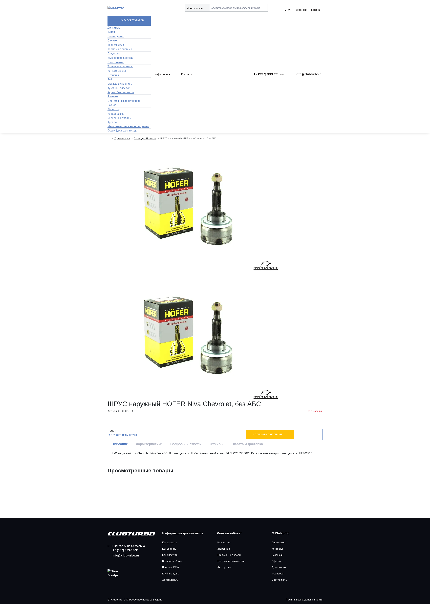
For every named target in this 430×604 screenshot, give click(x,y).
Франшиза (278, 573)
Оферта (276, 561)
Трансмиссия (122, 138)
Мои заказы (223, 542)
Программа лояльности (231, 561)
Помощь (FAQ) (170, 567)
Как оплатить (170, 554)
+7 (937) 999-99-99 (268, 74)
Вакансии (277, 554)
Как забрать (169, 548)
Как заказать (169, 542)
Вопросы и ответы (186, 444)
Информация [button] (162, 74)
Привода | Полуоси (145, 138)
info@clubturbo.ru (309, 74)
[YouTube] (121, 561)
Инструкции (224, 567)
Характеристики (149, 444)
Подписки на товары (229, 554)
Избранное (223, 548)
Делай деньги (170, 579)
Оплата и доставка (247, 444)
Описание (120, 444)
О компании (278, 542)
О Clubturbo (280, 533)
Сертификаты (279, 579)
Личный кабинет (229, 533)
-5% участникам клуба (122, 434)
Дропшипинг (279, 567)
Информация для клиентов (182, 533)
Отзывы (216, 444)
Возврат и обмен (172, 561)
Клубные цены (170, 573)
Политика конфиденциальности (304, 599)
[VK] (111, 561)
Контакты (186, 74)
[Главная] (109, 138)
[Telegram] (132, 561)
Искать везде (195, 8)
